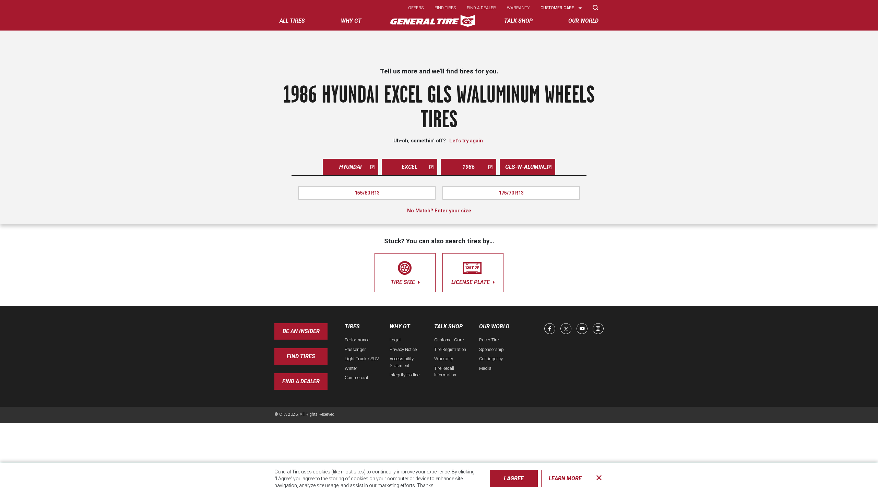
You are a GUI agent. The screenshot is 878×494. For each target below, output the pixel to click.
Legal (395, 339)
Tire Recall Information (445, 372)
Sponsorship (491, 349)
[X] (565, 328)
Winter (351, 368)
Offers (416, 7)
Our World (494, 326)
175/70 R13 (511, 193)
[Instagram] (598, 328)
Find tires (445, 7)
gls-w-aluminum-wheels (530, 167)
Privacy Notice (403, 349)
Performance (357, 339)
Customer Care (449, 339)
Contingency (491, 358)
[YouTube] (582, 328)
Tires (352, 326)
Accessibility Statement (402, 362)
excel (409, 167)
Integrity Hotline (404, 374)
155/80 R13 (367, 193)
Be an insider (301, 331)
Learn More (565, 478)
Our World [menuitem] (583, 20)
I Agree (514, 478)
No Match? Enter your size (439, 211)
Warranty (518, 7)
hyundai (350, 167)
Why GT (400, 326)
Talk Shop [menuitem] (518, 20)
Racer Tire (489, 339)
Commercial (356, 377)
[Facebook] (549, 328)
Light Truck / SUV (362, 358)
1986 (468, 167)
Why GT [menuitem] (351, 20)
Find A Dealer (301, 381)
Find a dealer (481, 7)
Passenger (355, 349)
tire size (403, 282)
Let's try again (466, 141)
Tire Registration (450, 349)
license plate (471, 282)
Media (485, 368)
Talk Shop (448, 326)
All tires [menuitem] (292, 20)
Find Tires (301, 356)
